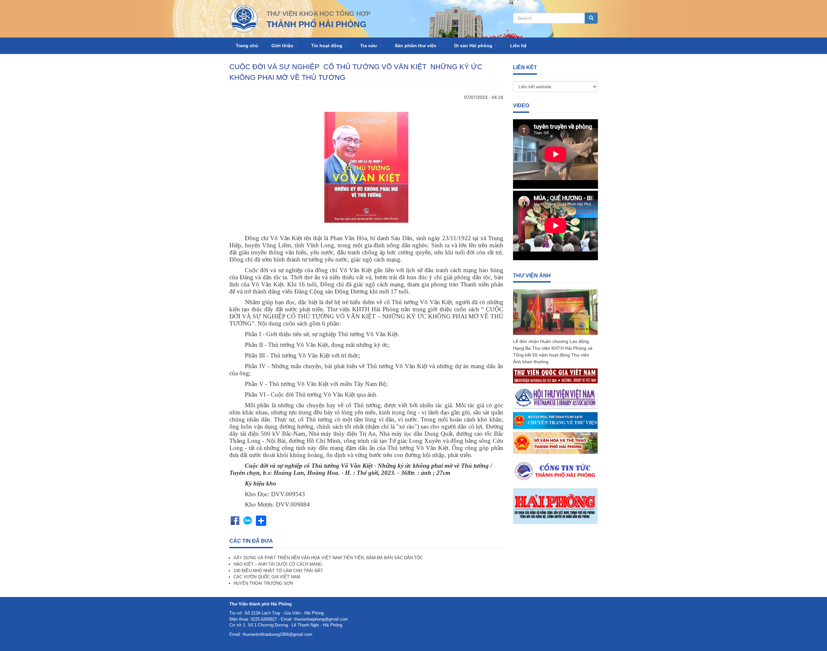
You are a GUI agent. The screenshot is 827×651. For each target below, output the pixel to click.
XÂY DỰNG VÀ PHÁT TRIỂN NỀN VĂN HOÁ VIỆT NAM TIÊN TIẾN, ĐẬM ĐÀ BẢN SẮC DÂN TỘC (328, 557)
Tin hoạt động (327, 45)
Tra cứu (369, 45)
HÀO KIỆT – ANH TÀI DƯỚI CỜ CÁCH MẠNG (278, 564)
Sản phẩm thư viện (416, 45)
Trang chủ (247, 45)
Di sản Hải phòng (474, 45)
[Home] (243, 18)
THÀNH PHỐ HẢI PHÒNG (316, 24)
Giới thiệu (283, 45)
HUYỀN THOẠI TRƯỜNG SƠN (263, 583)
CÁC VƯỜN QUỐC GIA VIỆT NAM (267, 576)
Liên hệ (518, 45)
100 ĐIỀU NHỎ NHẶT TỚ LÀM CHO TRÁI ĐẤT (278, 570)
